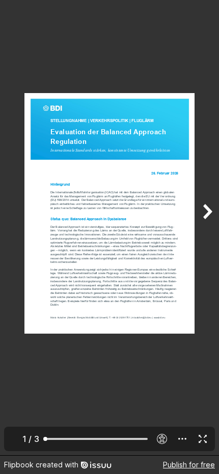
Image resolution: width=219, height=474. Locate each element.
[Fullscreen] (203, 439)
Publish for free (189, 464)
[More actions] (182, 439)
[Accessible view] (162, 439)
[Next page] (207, 227)
